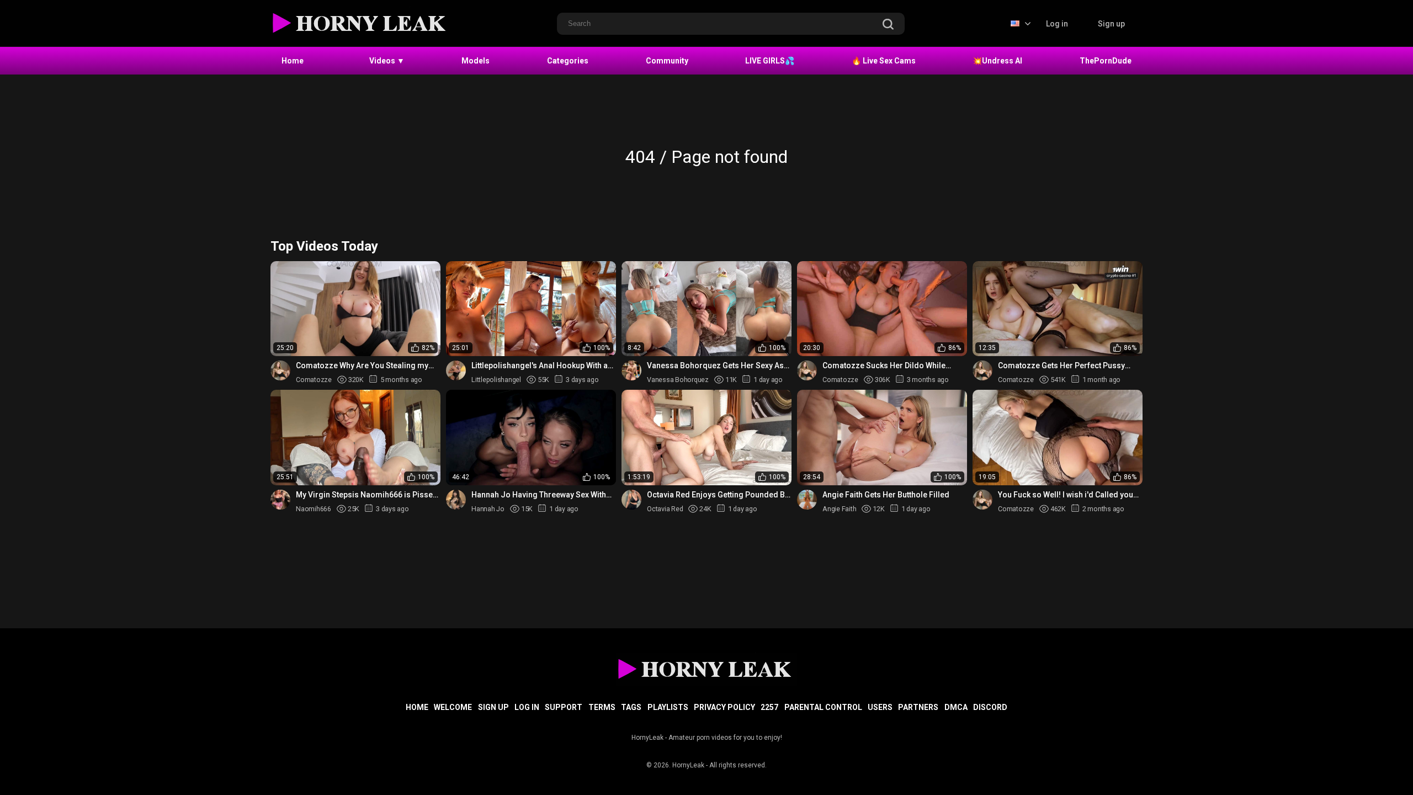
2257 (769, 707)
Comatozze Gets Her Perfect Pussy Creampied (1061, 365)
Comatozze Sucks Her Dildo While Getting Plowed (883, 365)
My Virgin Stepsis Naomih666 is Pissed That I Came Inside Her (367, 495)
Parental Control (823, 707)
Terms (601, 707)
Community (667, 60)
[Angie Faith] (807, 500)
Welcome (453, 707)
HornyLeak (688, 765)
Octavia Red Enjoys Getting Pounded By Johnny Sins (718, 495)
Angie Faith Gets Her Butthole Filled (885, 494)
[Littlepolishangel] (456, 370)
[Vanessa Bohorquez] (631, 370)
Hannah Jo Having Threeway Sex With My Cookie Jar (538, 495)
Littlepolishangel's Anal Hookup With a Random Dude (539, 365)
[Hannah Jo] (456, 500)
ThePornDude (1106, 60)
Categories (567, 60)
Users (880, 707)
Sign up (1111, 23)
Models (475, 60)
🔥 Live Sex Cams (884, 60)
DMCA (956, 707)
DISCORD (990, 707)
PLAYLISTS (667, 707)
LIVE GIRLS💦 (769, 60)
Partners (918, 707)
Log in (1057, 23)
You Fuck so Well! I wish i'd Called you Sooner (1065, 495)
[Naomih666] (280, 500)
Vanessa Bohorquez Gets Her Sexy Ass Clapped (717, 365)
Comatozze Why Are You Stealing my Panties (362, 365)
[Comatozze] (280, 370)
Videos (387, 60)
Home (292, 60)
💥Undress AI (997, 60)
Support (563, 707)
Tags (631, 707)
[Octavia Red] (631, 500)
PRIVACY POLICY (724, 707)
